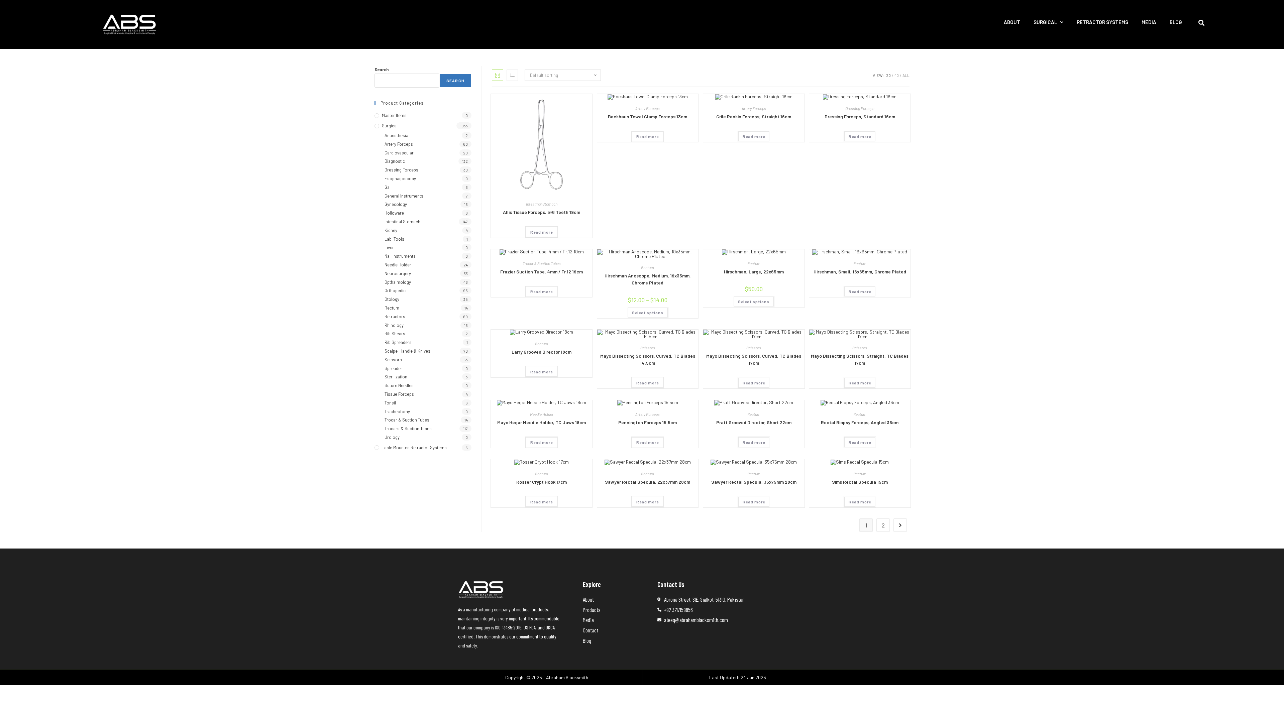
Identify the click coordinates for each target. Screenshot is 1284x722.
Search (381, 69)
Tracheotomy (397, 411)
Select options (647, 312)
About (1012, 22)
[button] (1201, 22)
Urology (392, 437)
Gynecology (396, 204)
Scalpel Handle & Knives (407, 351)
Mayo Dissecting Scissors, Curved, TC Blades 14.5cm (647, 359)
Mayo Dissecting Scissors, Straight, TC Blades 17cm (859, 359)
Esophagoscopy (400, 178)
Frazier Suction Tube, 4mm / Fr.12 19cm (541, 271)
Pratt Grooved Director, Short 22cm (753, 422)
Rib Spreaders (398, 342)
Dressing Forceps (859, 108)
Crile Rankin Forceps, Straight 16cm (753, 116)
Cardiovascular (399, 152)
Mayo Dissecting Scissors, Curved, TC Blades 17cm (753, 359)
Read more (541, 232)
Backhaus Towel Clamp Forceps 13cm (647, 116)
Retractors (395, 316)
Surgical (1045, 22)
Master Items (394, 115)
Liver (389, 247)
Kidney (391, 230)
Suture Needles (399, 385)
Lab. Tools (394, 239)
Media (1149, 22)
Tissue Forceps (399, 394)
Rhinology (394, 325)
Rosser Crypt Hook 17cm (541, 482)
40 (896, 75)
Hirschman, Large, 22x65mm (754, 271)
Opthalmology (398, 282)
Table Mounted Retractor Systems (414, 447)
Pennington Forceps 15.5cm (647, 422)
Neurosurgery (398, 273)
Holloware (394, 213)
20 (888, 75)
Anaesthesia (396, 135)
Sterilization (396, 376)
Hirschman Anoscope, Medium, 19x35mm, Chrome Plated (648, 279)
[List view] (512, 75)
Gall (388, 187)
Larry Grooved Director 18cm (541, 352)
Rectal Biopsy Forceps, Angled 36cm (859, 422)
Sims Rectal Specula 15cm (860, 482)
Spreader (393, 368)
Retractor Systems (1102, 22)
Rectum (647, 267)
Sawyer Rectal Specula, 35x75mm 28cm (753, 482)
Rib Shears (395, 333)
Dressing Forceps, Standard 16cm (860, 116)
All (905, 75)
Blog (1176, 22)
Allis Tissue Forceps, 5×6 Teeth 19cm (541, 212)
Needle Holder (541, 414)
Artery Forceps (647, 108)
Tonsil (390, 402)
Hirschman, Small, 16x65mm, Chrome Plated (860, 271)
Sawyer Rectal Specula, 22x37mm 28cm (647, 482)
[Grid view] (497, 75)
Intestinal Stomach (541, 204)
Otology (392, 299)
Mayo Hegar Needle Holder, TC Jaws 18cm (541, 422)
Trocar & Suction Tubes (542, 263)
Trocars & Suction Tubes (408, 428)
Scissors (647, 347)
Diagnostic (395, 161)
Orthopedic (395, 290)
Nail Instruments (400, 256)
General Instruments (404, 196)
